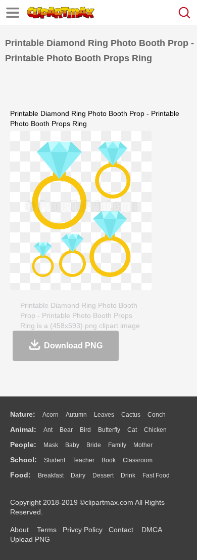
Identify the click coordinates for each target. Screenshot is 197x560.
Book (109, 460)
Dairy (78, 475)
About (19, 530)
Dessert (103, 475)
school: (23, 460)
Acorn (50, 414)
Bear (66, 429)
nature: (22, 414)
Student (54, 460)
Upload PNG (30, 539)
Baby (72, 445)
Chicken (155, 429)
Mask (50, 445)
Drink (128, 475)
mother (143, 445)
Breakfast (51, 475)
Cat (132, 429)
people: (23, 445)
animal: (23, 429)
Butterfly (109, 429)
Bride (93, 445)
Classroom (138, 460)
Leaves (104, 414)
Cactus (130, 414)
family (117, 445)
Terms (47, 530)
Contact (121, 530)
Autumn (76, 414)
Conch (156, 414)
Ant (48, 429)
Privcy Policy (83, 530)
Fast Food (156, 475)
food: (20, 475)
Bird (85, 429)
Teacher (83, 460)
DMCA (151, 530)
